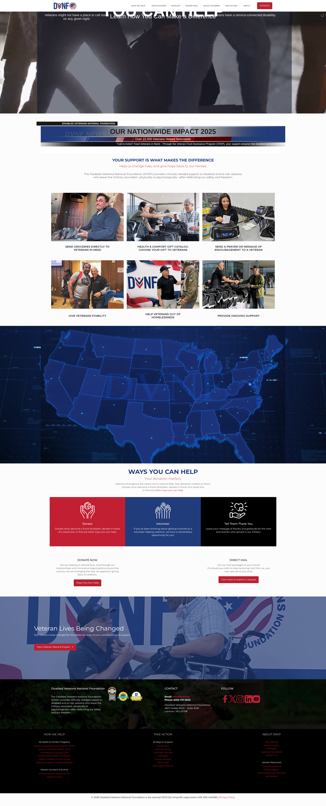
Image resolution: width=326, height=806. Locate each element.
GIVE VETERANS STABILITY (87, 315)
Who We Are (271, 742)
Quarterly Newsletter (271, 752)
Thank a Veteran (163, 759)
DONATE (265, 5)
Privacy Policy (227, 797)
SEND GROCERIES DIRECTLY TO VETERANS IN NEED (87, 248)
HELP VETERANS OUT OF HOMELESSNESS (162, 316)
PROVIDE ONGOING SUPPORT (239, 315)
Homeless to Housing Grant (54, 752)
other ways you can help (169, 490)
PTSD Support (271, 769)
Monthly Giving (163, 749)
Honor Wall (163, 762)
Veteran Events (54, 777)
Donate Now (163, 746)
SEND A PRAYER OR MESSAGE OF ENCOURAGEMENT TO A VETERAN (239, 248)
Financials (272, 748)
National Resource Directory (271, 773)
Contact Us (271, 755)
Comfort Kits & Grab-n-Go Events (54, 756)
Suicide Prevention (271, 766)
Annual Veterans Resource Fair (54, 773)
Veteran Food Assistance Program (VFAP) (54, 746)
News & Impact (271, 745)
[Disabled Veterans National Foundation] (66, 5)
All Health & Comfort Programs (54, 742)
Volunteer (163, 756)
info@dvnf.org (181, 696)
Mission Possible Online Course (54, 759)
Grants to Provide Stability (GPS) (54, 749)
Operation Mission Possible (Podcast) (54, 762)
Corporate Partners (163, 752)
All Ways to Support (163, 742)
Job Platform (271, 776)
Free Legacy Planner (163, 766)
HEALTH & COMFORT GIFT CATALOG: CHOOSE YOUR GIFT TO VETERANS (162, 248)
